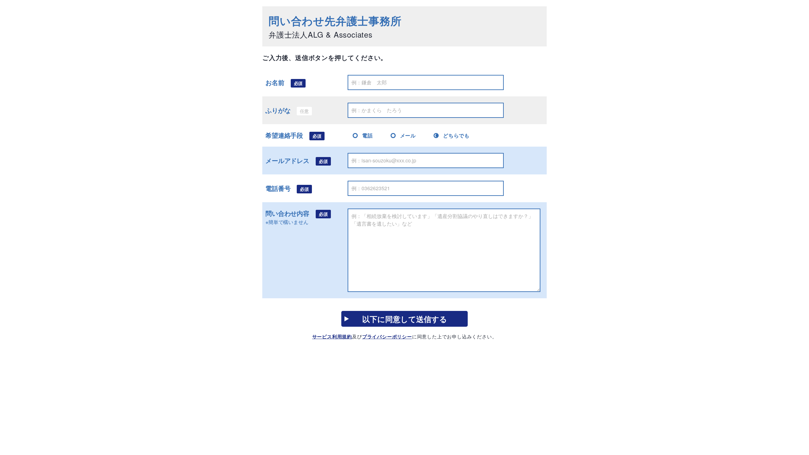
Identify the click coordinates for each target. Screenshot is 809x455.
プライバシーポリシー (387, 336)
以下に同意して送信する (404, 318)
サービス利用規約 (332, 336)
